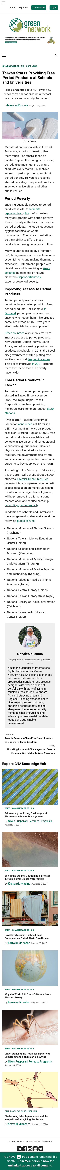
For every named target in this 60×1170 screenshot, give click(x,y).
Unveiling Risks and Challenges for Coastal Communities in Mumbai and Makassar (31, 749)
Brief (7, 808)
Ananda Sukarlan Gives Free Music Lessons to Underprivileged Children (29, 738)
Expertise (23, 7)
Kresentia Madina (19, 883)
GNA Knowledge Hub (13, 66)
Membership (39, 7)
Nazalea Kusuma (17, 105)
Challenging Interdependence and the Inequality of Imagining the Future (30, 1090)
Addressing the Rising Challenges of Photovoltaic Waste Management (30, 787)
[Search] (56, 55)
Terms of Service (16, 1141)
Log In (53, 7)
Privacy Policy (33, 1141)
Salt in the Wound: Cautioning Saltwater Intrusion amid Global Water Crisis (30, 849)
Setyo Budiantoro (19, 1124)
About (13, 7)
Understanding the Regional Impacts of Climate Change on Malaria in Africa (30, 1027)
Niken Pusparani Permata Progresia (30, 821)
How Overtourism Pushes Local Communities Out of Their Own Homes (30, 908)
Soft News (31, 66)
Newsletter (47, 1141)
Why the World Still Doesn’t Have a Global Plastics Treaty (30, 968)
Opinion (32, 1111)
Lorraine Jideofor (19, 943)
